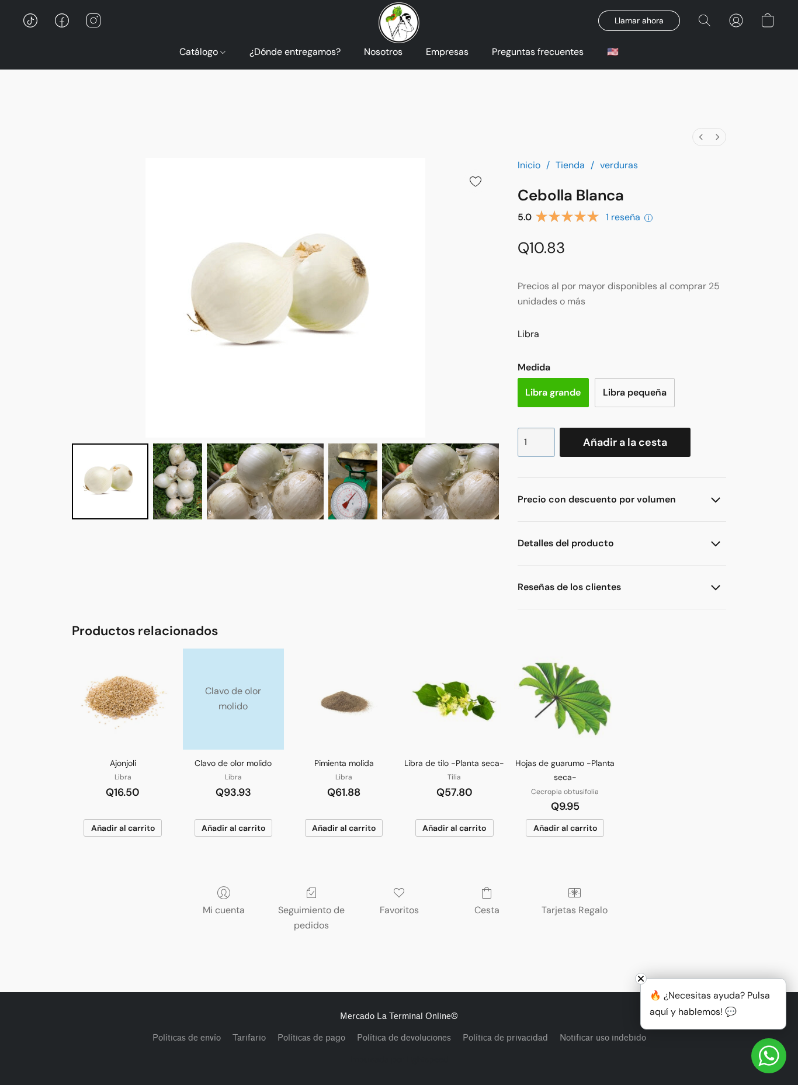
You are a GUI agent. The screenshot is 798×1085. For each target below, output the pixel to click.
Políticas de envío (186, 1038)
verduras (619, 165)
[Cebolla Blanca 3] (352, 481)
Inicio (529, 165)
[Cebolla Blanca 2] (265, 481)
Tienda (570, 165)
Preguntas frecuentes (538, 52)
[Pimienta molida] (343, 699)
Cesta (486, 910)
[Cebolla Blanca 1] (177, 481)
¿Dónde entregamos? (295, 52)
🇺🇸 (613, 52)
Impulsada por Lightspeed (399, 1059)
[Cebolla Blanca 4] (440, 481)
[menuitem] (701, 137)
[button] (30, 20)
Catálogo (199, 52)
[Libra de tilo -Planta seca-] (454, 699)
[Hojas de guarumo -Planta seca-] (564, 699)
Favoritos (399, 910)
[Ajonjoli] (122, 699)
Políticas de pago (311, 1038)
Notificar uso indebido (603, 1038)
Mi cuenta (224, 910)
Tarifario (249, 1038)
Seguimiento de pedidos (311, 917)
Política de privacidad (505, 1038)
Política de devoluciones (404, 1038)
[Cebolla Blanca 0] (110, 481)
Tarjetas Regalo (575, 910)
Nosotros (383, 52)
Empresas (447, 52)
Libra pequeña (635, 392)
